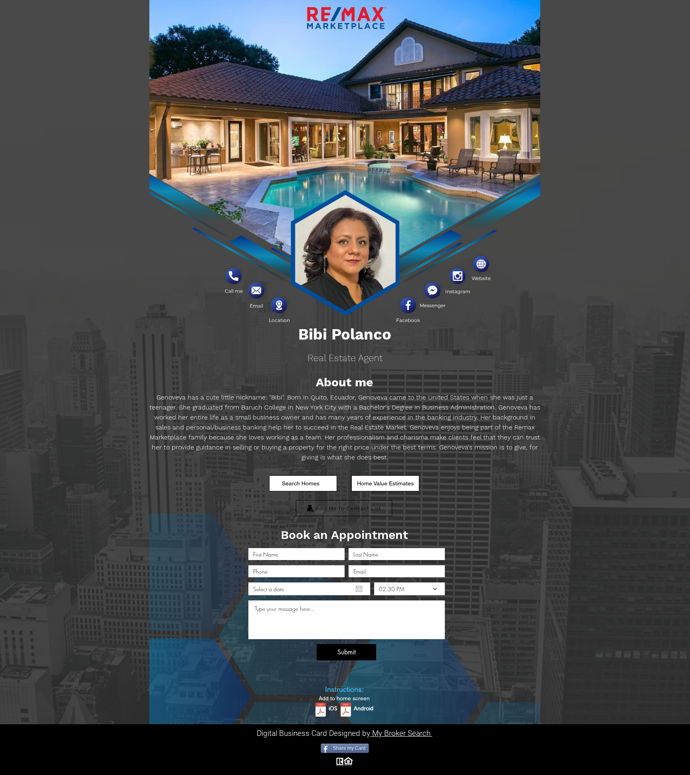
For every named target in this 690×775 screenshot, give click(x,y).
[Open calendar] (359, 589)
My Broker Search (401, 733)
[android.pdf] (346, 711)
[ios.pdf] (321, 711)
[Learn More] (234, 276)
